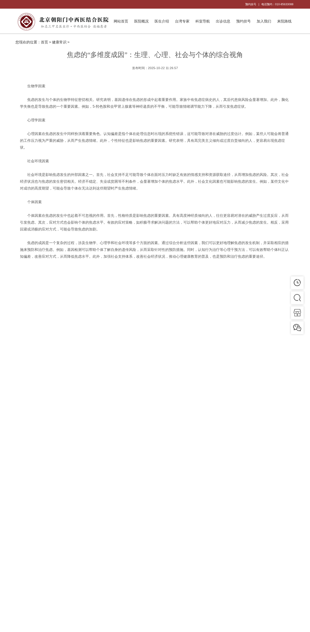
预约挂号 (250, 4)
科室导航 (202, 21)
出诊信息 (223, 21)
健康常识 (59, 42)
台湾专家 (182, 21)
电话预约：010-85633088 (277, 4)
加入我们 (264, 21)
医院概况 (141, 21)
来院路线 (284, 21)
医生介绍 (162, 21)
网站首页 (121, 21)
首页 (44, 42)
